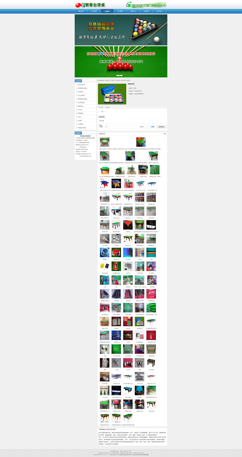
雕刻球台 (80, 106)
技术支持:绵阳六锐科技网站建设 (141, 454)
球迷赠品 (80, 113)
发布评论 (161, 127)
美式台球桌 (81, 84)
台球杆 (80, 120)
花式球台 (80, 92)
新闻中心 (133, 11)
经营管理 (123, 80)
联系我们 (146, 11)
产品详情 (101, 107)
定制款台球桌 (82, 127)
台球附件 (80, 124)
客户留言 (159, 11)
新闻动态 (118, 80)
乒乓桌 (80, 109)
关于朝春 (94, 11)
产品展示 (107, 11)
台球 (79, 117)
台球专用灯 (81, 102)
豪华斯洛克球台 (82, 99)
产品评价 (107, 107)
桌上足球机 (81, 95)
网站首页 (81, 11)
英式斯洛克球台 (82, 88)
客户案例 (120, 11)
